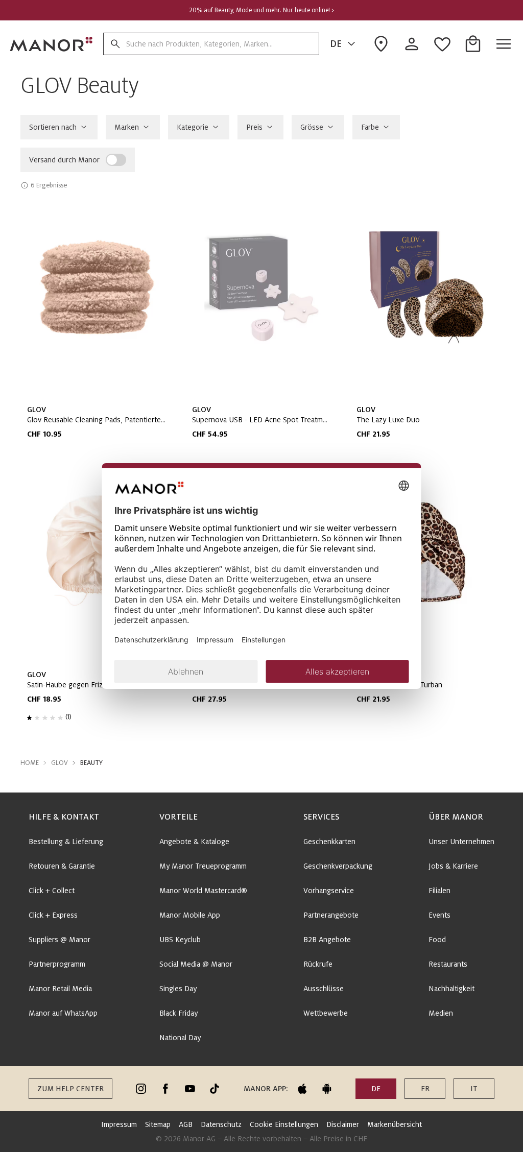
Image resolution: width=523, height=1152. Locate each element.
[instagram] (141, 1088)
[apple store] (302, 1088)
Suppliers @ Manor (59, 939)
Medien (441, 1013)
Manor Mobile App (189, 915)
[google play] (327, 1088)
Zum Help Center (70, 1089)
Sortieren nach (53, 127)
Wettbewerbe (325, 1013)
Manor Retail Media (60, 989)
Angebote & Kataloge (194, 841)
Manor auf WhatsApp (63, 1013)
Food (437, 939)
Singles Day (178, 989)
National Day (180, 1038)
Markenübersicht (394, 1124)
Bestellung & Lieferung (66, 841)
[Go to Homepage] (51, 44)
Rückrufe (317, 964)
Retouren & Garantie (62, 866)
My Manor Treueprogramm (203, 866)
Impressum (119, 1124)
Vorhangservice (328, 890)
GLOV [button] (59, 762)
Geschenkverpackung (337, 866)
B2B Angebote (327, 939)
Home (29, 762)
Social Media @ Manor (195, 964)
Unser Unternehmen (461, 841)
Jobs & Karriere (453, 866)
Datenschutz (221, 1124)
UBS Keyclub (180, 939)
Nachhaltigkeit (451, 989)
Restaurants (448, 964)
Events (439, 915)
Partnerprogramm (57, 964)
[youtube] (190, 1088)
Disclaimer (342, 1124)
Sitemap (158, 1124)
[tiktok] (214, 1088)
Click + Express (53, 915)
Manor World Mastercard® (203, 890)
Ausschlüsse (323, 989)
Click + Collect (52, 890)
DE (336, 44)
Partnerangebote (331, 915)
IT (474, 1089)
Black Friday (178, 1013)
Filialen (439, 890)
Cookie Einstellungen (284, 1124)
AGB (186, 1124)
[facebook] (165, 1088)
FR (425, 1089)
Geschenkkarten (329, 841)
